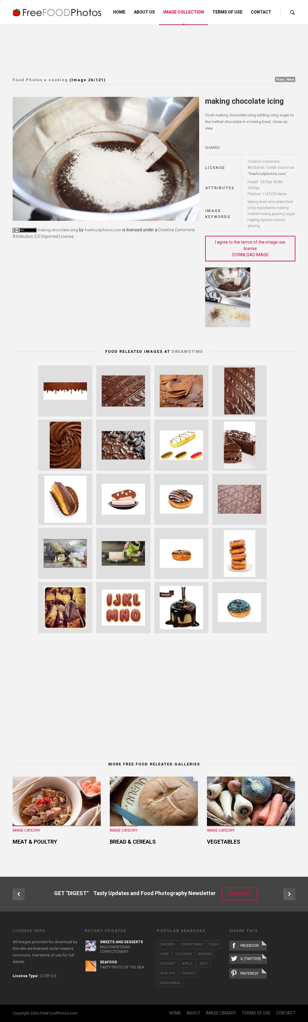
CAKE (164, 954)
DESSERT (167, 963)
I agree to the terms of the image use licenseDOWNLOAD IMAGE (250, 248)
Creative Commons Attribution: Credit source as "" (271, 167)
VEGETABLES (223, 842)
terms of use (51, 955)
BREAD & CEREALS (133, 842)
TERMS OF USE (256, 1013)
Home (119, 12)
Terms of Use (227, 12)
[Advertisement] (158, 49)
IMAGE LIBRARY (221, 1013)
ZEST (203, 963)
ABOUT (193, 1013)
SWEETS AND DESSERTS (121, 942)
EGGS (214, 944)
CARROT (189, 973)
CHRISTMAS (192, 944)
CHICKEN (167, 944)
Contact (261, 12)
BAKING (205, 954)
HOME (175, 1013)
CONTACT (285, 1013)
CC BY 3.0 (48, 976)
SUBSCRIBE (239, 893)
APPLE (187, 963)
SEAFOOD (108, 962)
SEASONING (170, 982)
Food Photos (28, 80)
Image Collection (183, 12)
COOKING (183, 954)
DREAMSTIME (187, 351)
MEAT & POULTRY (35, 842)
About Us (144, 12)
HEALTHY (167, 973)
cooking (58, 80)
